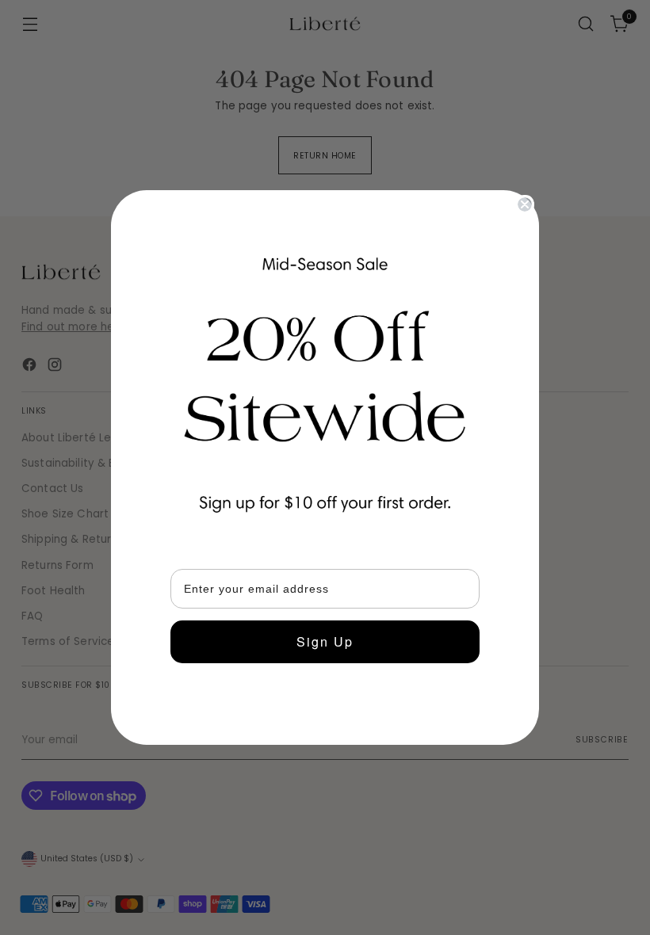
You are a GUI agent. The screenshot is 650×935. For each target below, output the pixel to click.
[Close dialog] (525, 204)
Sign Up (325, 641)
